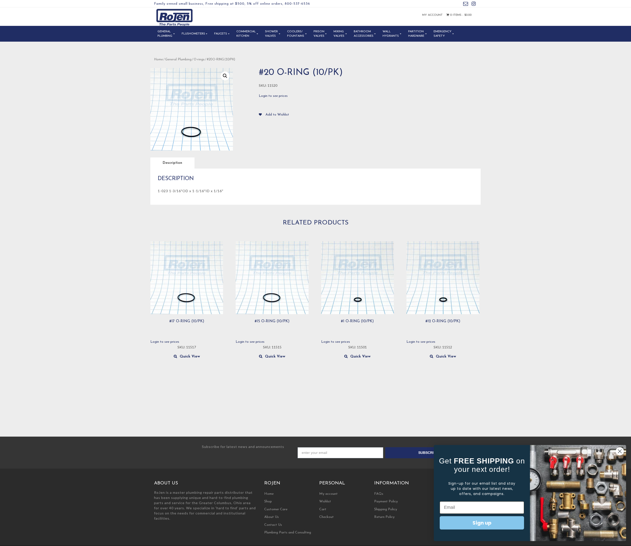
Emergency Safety (443, 33)
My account (432, 15)
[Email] (465, 4)
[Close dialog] (619, 451)
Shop (268, 501)
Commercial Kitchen (246, 33)
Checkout (326, 517)
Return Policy (384, 517)
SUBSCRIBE (428, 453)
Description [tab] (172, 163)
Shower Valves (271, 33)
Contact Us (273, 525)
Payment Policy (386, 501)
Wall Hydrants (391, 33)
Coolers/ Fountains (295, 33)
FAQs (378, 494)
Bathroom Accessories (363, 33)
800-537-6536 (297, 4)
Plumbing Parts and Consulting (287, 532)
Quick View (190, 356)
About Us (271, 517)
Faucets (220, 33)
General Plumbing (165, 33)
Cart (322, 509)
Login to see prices (273, 96)
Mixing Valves (338, 33)
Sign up (482, 522)
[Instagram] (473, 4)
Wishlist (325, 501)
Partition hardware (416, 33)
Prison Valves (319, 33)
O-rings (199, 59)
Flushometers (193, 33)
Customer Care (275, 509)
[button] (225, 75)
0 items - (460, 15)
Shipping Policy (385, 509)
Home (158, 59)
